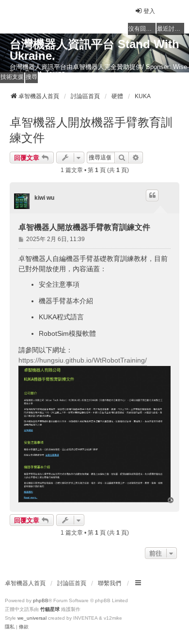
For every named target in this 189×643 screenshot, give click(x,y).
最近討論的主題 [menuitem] (170, 28)
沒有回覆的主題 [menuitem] (142, 28)
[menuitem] (10, 627)
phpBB (40, 600)
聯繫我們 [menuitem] (109, 583)
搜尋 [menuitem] (31, 76)
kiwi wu (44, 197)
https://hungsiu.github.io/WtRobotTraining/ (82, 360)
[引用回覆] (152, 195)
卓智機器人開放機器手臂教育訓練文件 (91, 130)
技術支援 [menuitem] (12, 76)
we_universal (32, 618)
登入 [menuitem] (149, 11)
